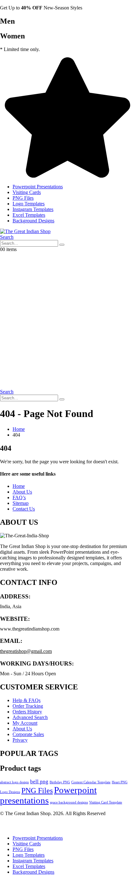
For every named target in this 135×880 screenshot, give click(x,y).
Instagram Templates (33, 209)
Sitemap (21, 503)
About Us (22, 491)
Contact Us (24, 508)
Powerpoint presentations (48, 795)
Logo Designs (10, 792)
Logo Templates (29, 203)
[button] (7, 237)
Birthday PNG (60, 782)
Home (19, 486)
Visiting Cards (27, 192)
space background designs (69, 802)
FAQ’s (19, 497)
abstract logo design (14, 782)
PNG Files (23, 198)
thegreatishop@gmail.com (26, 651)
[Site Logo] (25, 231)
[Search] (61, 245)
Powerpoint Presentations (38, 186)
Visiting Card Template (105, 802)
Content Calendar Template (91, 782)
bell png (39, 782)
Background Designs (33, 220)
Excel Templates (29, 215)
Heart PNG (119, 782)
